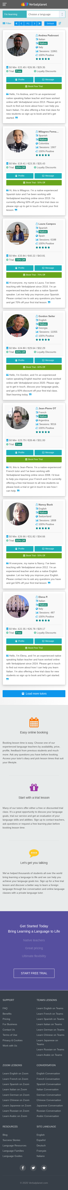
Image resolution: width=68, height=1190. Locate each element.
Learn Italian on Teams (49, 1024)
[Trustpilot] (44, 1168)
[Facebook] (23, 1168)
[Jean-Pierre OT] (19, 417)
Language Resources (14, 1145)
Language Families (13, 1150)
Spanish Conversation (49, 1084)
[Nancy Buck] (19, 514)
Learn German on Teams (50, 1029)
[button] (6, 4)
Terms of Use (10, 1034)
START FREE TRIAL (34, 973)
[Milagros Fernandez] (19, 141)
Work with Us (10, 1045)
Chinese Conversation (49, 1100)
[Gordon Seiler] (19, 325)
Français (41, 1150)
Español (41, 1140)
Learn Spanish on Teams (50, 1019)
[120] (39, 23)
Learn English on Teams (50, 1008)
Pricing (6, 1019)
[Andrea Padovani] (19, 44)
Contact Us (9, 1029)
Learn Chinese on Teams (50, 1034)
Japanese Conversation (50, 1105)
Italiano (41, 1156)
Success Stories (11, 1140)
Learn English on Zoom (15, 1073)
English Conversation (48, 1073)
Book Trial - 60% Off (35, 367)
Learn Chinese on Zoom (16, 1100)
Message (49, 79)
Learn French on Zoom (15, 1078)
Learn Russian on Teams (50, 1049)
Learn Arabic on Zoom (15, 1116)
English (41, 1134)
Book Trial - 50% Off (35, 182)
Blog (5, 1134)
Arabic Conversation (48, 1116)
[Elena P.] (19, 606)
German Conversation (49, 1094)
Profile (20, 79)
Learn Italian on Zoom (15, 1089)
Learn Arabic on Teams (49, 1054)
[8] (34, 23)
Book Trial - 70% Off (35, 275)
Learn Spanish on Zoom (16, 1084)
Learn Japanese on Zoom (17, 1105)
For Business (10, 1024)
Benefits (7, 1013)
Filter (8, 23)
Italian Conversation (48, 1089)
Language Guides (12, 1156)
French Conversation (48, 1078)
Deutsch (41, 1145)
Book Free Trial (35, 86)
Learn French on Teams (50, 1013)
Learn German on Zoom (16, 1094)
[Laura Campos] (19, 233)
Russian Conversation (49, 1110)
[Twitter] (33, 1168)
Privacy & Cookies (12, 1040)
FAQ (5, 1008)
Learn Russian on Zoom (16, 1110)
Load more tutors (35, 693)
